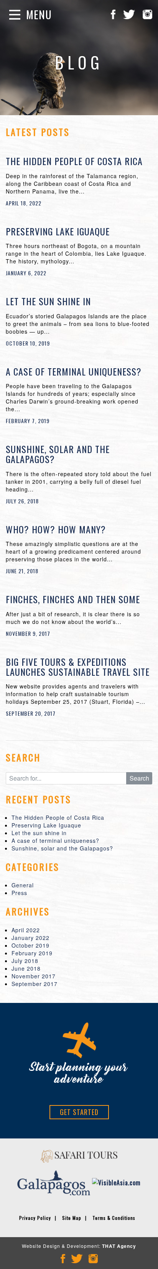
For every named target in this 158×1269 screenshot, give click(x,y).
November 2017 (34, 976)
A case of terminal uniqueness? (74, 371)
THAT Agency (119, 1246)
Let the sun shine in (48, 301)
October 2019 (30, 945)
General (23, 885)
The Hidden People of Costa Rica (74, 161)
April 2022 (26, 930)
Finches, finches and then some (73, 599)
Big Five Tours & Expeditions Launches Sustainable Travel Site (78, 666)
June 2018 (26, 968)
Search (139, 778)
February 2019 (32, 953)
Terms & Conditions (113, 1217)
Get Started (79, 1112)
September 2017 (35, 984)
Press (19, 893)
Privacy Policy (35, 1217)
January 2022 (30, 937)
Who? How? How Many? (56, 529)
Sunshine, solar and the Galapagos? (58, 454)
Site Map (71, 1217)
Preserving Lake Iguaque (58, 231)
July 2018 (25, 961)
